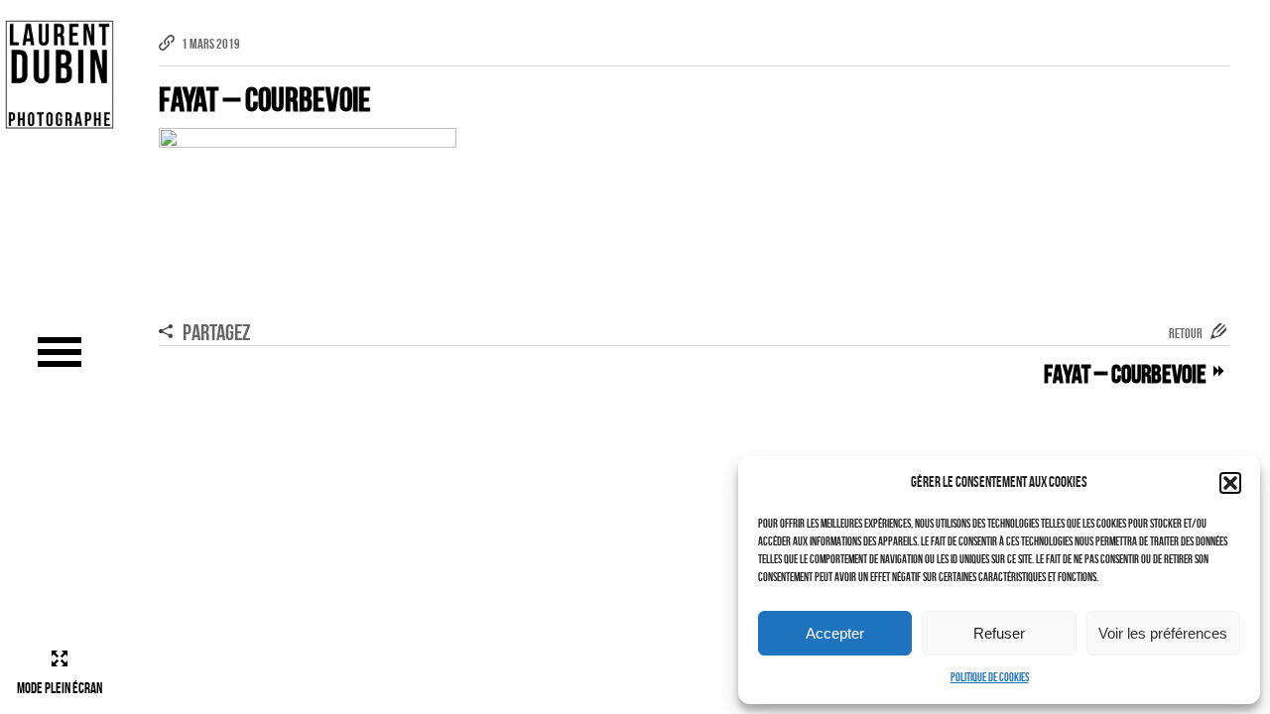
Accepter (835, 633)
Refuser (999, 633)
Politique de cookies (990, 676)
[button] (1230, 483)
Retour (1186, 333)
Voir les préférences (1162, 633)
